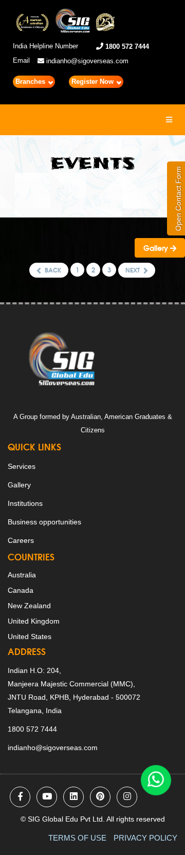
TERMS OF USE (77, 837)
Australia (22, 575)
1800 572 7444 (126, 46)
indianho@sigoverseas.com (86, 61)
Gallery (156, 247)
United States (29, 636)
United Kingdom (34, 621)
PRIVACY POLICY (145, 837)
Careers (21, 540)
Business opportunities (44, 522)
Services (21, 466)
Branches (31, 81)
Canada (20, 590)
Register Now (93, 81)
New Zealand (29, 606)
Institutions (25, 503)
